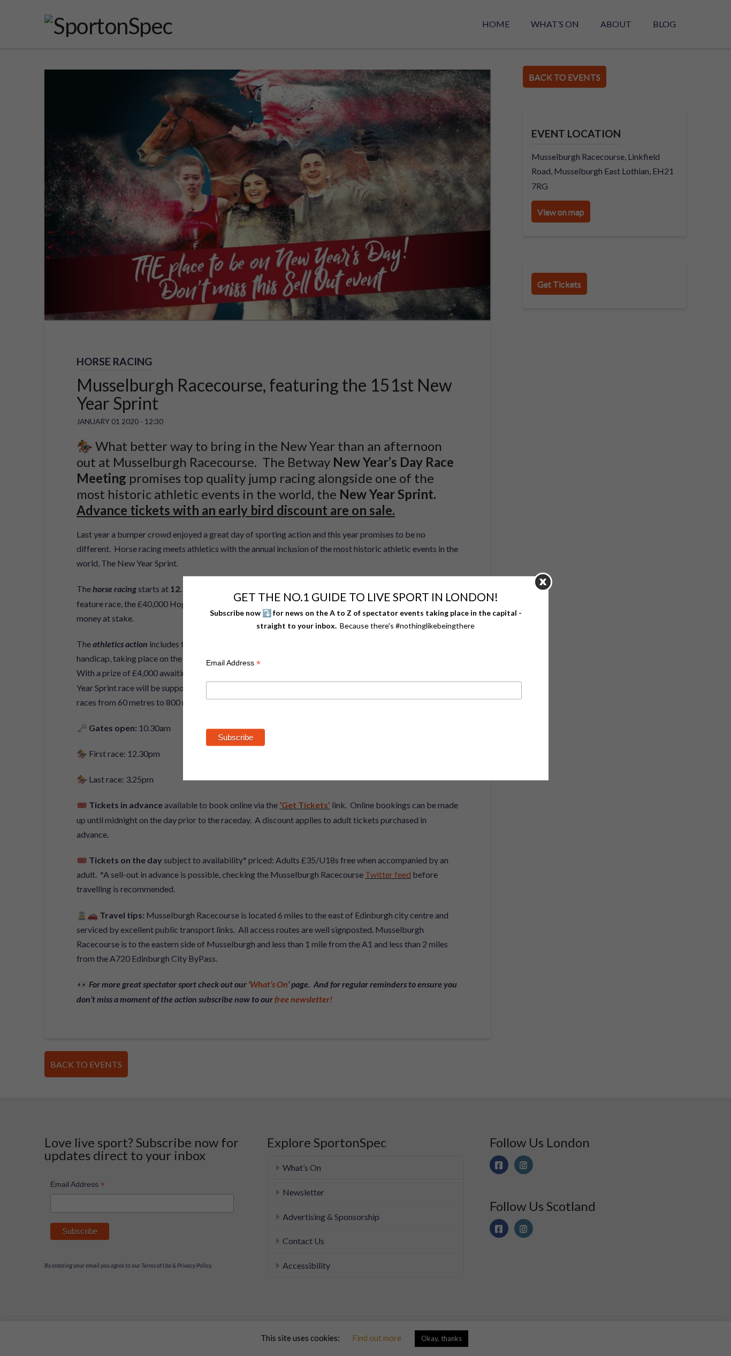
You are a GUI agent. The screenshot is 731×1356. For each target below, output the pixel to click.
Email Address (233, 664)
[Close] (543, 581)
